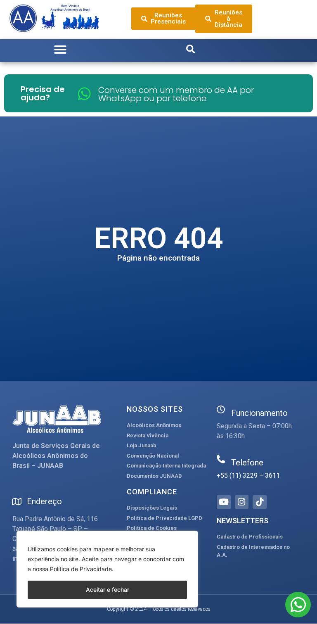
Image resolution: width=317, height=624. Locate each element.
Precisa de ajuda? (43, 93)
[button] (60, 49)
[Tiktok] (260, 502)
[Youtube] (224, 502)
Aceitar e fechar (107, 589)
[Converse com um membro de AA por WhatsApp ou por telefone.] (84, 93)
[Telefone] (221, 459)
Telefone (247, 462)
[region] (107, 569)
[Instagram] (242, 502)
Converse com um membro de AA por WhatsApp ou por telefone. (176, 94)
